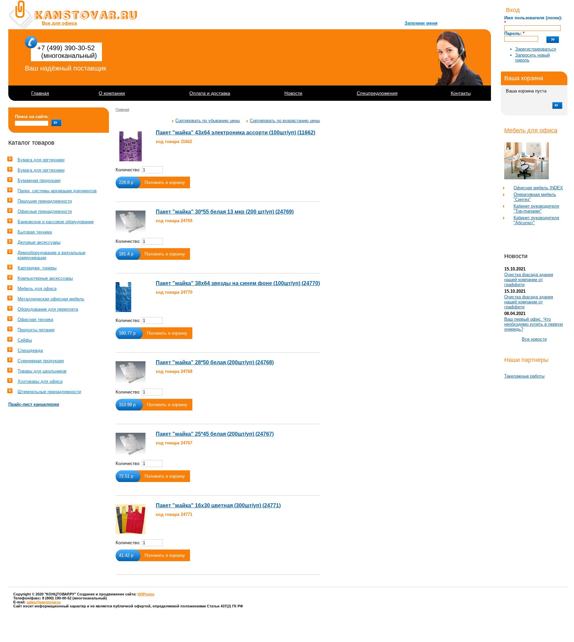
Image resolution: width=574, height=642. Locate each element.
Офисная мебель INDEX (538, 187)
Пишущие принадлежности (45, 201)
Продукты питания (36, 329)
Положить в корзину (164, 182)
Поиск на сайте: (31, 116)
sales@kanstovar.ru (44, 602)
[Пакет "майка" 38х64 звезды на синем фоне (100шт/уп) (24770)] (123, 297)
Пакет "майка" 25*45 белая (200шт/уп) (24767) (215, 434)
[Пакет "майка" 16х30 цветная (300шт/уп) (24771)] (130, 519)
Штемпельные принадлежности (49, 391)
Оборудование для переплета (48, 309)
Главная (40, 93)
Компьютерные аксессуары (45, 278)
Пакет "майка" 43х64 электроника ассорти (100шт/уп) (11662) (235, 132)
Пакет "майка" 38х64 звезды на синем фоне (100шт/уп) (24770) (238, 283)
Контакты (461, 93)
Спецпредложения (377, 93)
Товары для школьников (42, 371)
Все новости (534, 339)
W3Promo (146, 594)
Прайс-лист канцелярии (33, 404)
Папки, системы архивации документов (57, 190)
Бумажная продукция (39, 180)
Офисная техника (35, 319)
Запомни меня (421, 23)
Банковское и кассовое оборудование (56, 221)
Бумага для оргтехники (41, 159)
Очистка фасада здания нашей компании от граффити (528, 279)
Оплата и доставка (209, 93)
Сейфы (25, 340)
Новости (293, 93)
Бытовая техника (35, 232)
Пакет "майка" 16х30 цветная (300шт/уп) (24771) (218, 505)
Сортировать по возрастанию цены (285, 120)
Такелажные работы (524, 376)
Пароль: (514, 33)
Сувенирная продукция (41, 360)
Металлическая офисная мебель (51, 298)
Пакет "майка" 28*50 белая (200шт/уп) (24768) (215, 362)
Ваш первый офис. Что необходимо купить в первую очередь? (533, 324)
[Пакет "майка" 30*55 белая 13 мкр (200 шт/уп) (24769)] (130, 222)
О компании (112, 93)
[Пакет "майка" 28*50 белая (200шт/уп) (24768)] (130, 372)
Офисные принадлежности (45, 211)
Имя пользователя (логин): (533, 20)
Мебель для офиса (530, 130)
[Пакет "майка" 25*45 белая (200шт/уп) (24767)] (130, 444)
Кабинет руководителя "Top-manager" (536, 209)
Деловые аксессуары (39, 242)
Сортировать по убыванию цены (207, 120)
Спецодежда (30, 350)
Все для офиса (59, 23)
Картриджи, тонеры (37, 267)
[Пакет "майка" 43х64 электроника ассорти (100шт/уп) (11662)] (130, 146)
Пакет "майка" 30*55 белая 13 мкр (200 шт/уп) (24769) (225, 212)
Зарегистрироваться (535, 49)
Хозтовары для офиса (40, 381)
